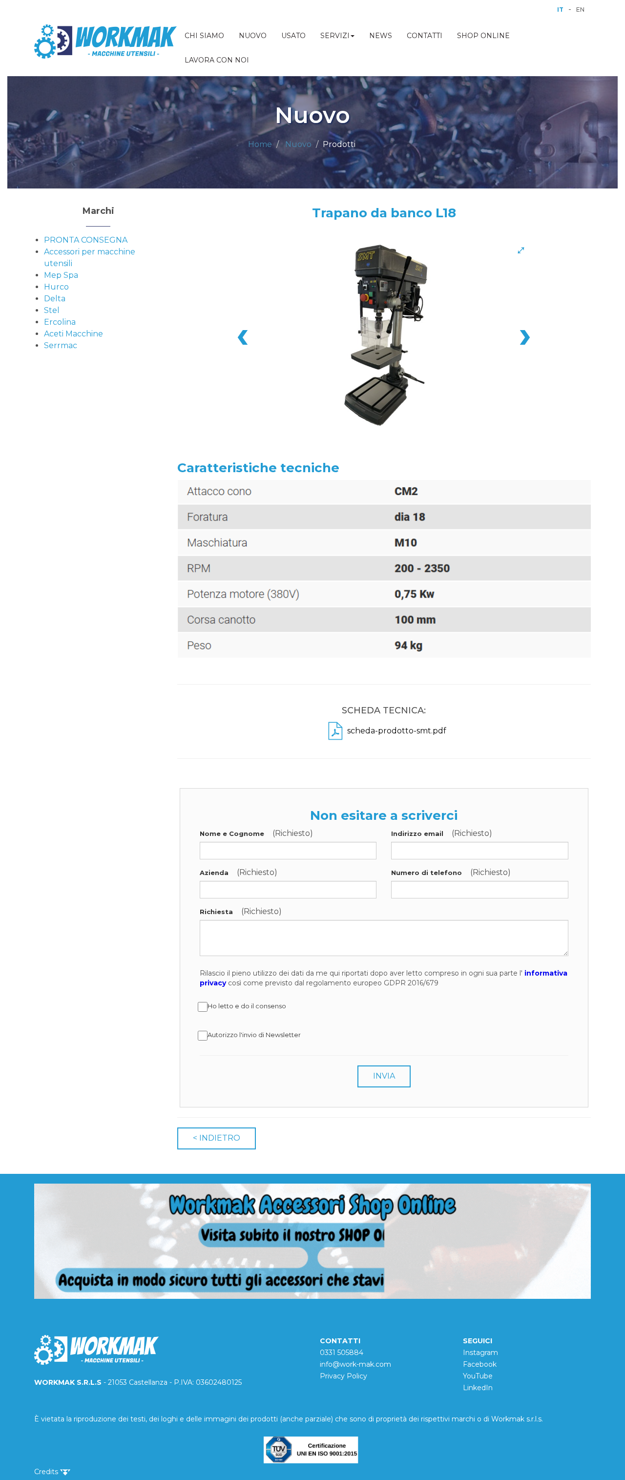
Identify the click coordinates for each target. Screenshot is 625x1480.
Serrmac (60, 345)
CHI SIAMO (204, 35)
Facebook (480, 1364)
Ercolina (60, 322)
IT (560, 9)
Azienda (214, 872)
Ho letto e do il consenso (247, 1006)
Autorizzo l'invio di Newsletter (254, 1035)
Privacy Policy (343, 1376)
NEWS (380, 35)
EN (580, 9)
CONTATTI (424, 35)
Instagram (480, 1352)
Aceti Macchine (73, 333)
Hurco (56, 287)
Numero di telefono (426, 872)
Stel (52, 310)
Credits (47, 1471)
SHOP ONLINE (483, 35)
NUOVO (253, 35)
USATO (293, 35)
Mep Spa (61, 275)
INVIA (384, 1076)
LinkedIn (478, 1387)
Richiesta (216, 912)
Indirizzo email (417, 833)
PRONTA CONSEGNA (85, 240)
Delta (54, 298)
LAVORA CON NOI (217, 60)
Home (260, 144)
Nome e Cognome (232, 833)
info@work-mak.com (355, 1364)
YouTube (478, 1376)
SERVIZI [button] (335, 35)
